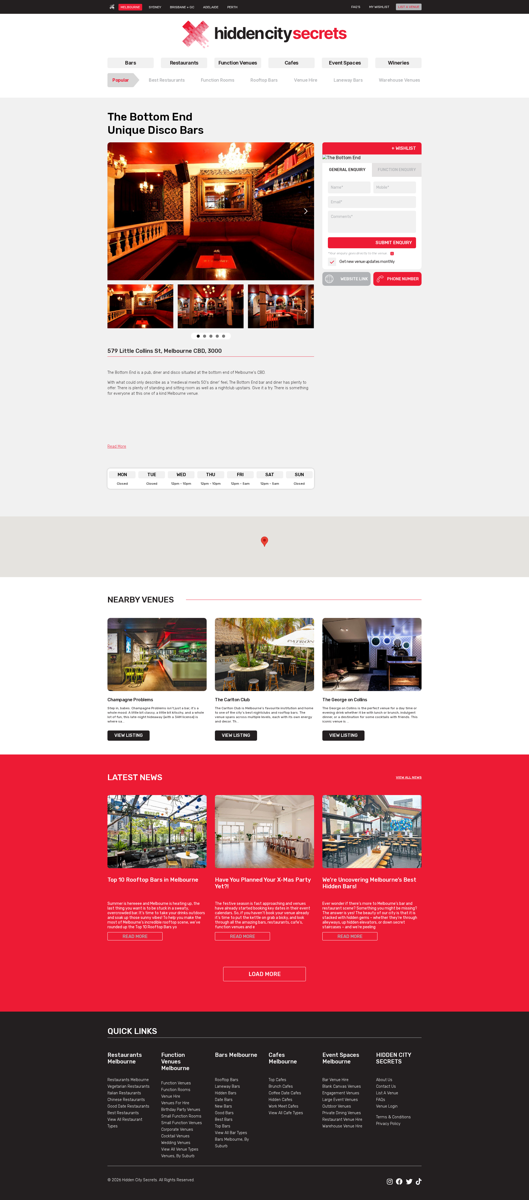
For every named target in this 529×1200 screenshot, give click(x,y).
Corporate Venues (177, 1129)
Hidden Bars (225, 1093)
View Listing (128, 735)
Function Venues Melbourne (175, 1061)
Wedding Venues (175, 1142)
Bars (130, 63)
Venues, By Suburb (178, 1156)
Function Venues (237, 63)
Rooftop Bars (264, 80)
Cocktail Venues (175, 1136)
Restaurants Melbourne (124, 1058)
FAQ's (355, 7)
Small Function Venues (181, 1123)
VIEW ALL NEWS (409, 777)
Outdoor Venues (336, 1106)
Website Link (354, 279)
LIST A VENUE (408, 7)
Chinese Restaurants (126, 1099)
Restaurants (184, 63)
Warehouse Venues (399, 80)
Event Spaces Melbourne (340, 1058)
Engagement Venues (340, 1093)
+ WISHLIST (404, 148)
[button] (264, 542)
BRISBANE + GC (182, 7)
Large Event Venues (340, 1099)
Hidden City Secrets (393, 1058)
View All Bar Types (231, 1132)
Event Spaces (345, 63)
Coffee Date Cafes (285, 1093)
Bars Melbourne (236, 1055)
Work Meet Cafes (283, 1106)
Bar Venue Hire (335, 1080)
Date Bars (224, 1099)
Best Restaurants (167, 80)
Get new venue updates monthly (367, 262)
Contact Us (386, 1086)
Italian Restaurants (124, 1093)
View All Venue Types (179, 1149)
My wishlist (379, 7)
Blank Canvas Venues (341, 1086)
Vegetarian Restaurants (128, 1086)
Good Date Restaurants (128, 1106)
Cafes (291, 63)
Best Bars (224, 1119)
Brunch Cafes (281, 1086)
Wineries (398, 63)
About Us (384, 1080)
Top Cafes (277, 1080)
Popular (120, 80)
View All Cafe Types (286, 1113)
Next (305, 211)
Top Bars (222, 1126)
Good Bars (224, 1113)
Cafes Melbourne (283, 1058)
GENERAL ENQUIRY (347, 170)
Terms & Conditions (393, 1117)
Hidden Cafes (280, 1099)
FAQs (380, 1099)
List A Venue (387, 1093)
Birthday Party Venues (180, 1109)
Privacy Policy (388, 1123)
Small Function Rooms (181, 1116)
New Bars (223, 1106)
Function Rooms (217, 80)
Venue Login (387, 1106)
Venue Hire (305, 80)
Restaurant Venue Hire (342, 1119)
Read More (116, 446)
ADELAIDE (210, 7)
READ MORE (135, 936)
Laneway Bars (348, 80)
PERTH (232, 7)
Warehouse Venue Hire (342, 1126)
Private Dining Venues (341, 1113)
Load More (265, 974)
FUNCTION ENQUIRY (397, 170)
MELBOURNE (130, 7)
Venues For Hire (175, 1103)
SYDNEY (155, 7)
